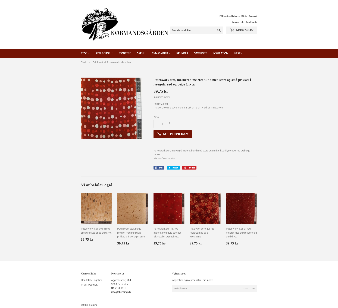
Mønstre (125, 53)
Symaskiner (160, 53)
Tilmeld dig (248, 288)
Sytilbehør (103, 53)
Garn (140, 53)
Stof (84, 53)
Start (83, 62)
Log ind (235, 22)
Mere (237, 53)
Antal (156, 117)
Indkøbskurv (244, 30)
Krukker (182, 53)
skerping (93, 305)
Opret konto (251, 22)
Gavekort (200, 53)
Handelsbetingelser (91, 280)
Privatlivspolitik (89, 284)
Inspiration (220, 53)
